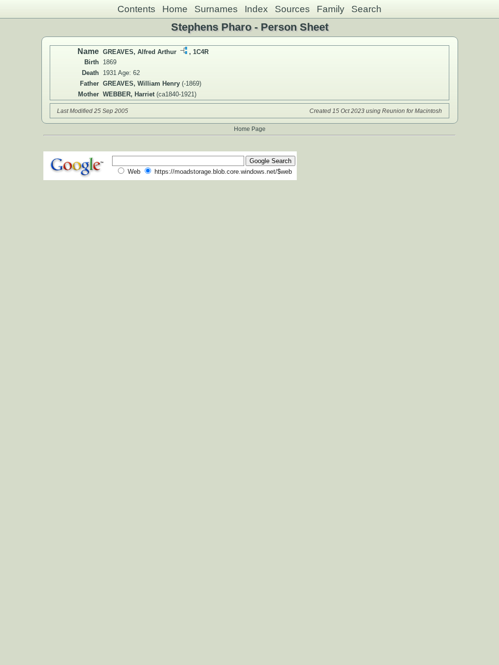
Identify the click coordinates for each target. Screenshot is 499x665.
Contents (136, 9)
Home (175, 9)
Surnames (216, 9)
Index (256, 9)
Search (366, 9)
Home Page (250, 129)
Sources (292, 9)
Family (331, 9)
